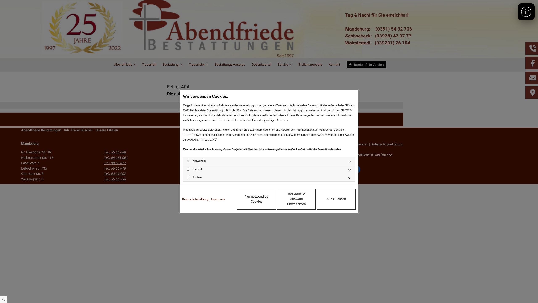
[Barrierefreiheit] (526, 11)
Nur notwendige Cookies (256, 198)
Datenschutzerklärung (195, 199)
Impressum (218, 199)
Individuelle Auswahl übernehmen (296, 199)
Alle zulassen (336, 199)
